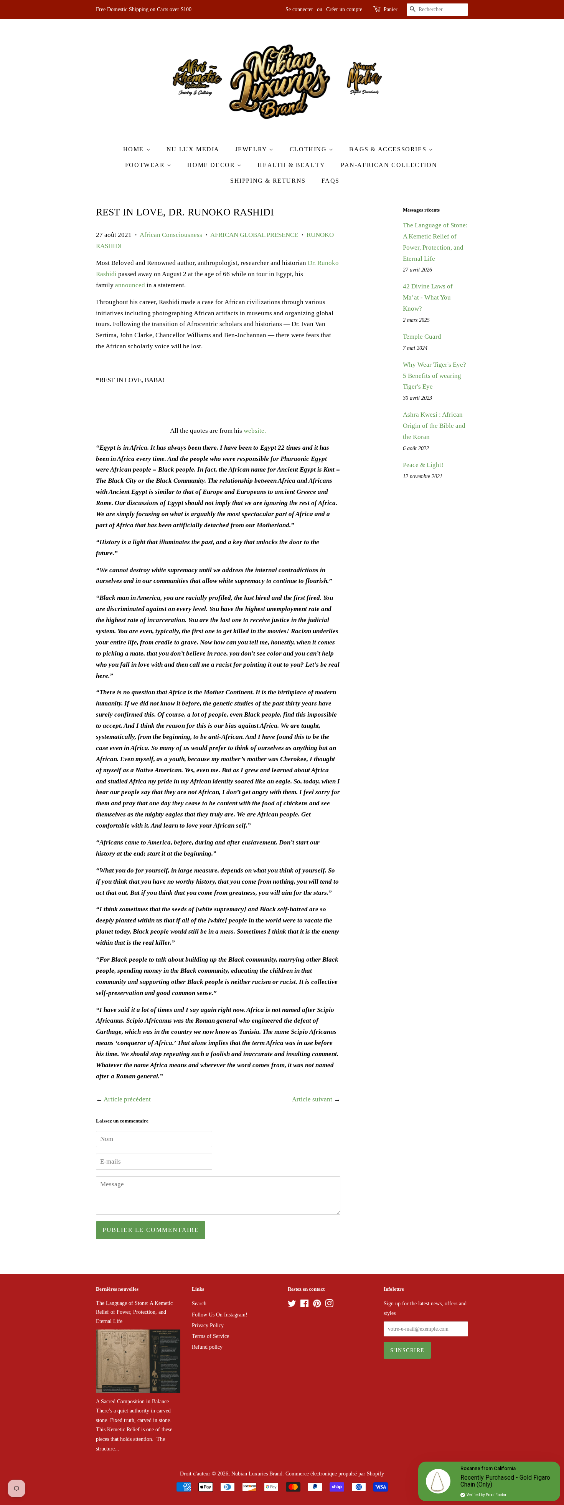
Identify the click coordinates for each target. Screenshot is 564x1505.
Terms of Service (210, 1336)
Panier (390, 9)
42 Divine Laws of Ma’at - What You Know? (428, 297)
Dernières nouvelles (117, 1289)
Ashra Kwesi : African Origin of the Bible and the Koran (434, 425)
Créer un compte (344, 9)
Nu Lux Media (193, 149)
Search (199, 1303)
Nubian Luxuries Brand (256, 1473)
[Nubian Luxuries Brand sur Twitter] (292, 1305)
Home (134, 149)
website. (255, 430)
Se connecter (299, 9)
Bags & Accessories (388, 149)
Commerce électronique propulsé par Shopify (334, 1473)
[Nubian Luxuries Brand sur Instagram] (329, 1305)
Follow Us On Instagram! (219, 1314)
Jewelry (252, 149)
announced (130, 285)
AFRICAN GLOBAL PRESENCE (254, 234)
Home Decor (212, 165)
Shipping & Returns (268, 180)
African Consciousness (171, 234)
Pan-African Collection (389, 165)
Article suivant (312, 1099)
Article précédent (127, 1099)
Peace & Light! (423, 465)
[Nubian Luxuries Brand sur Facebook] (304, 1305)
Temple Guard (422, 336)
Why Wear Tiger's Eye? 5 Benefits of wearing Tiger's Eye (434, 376)
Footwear (146, 165)
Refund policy (207, 1347)
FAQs (331, 180)
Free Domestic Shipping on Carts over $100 (143, 9)
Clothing (309, 149)
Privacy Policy (208, 1325)
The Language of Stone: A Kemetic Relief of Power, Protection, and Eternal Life (134, 1312)
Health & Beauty (291, 165)
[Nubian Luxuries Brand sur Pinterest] (317, 1305)
